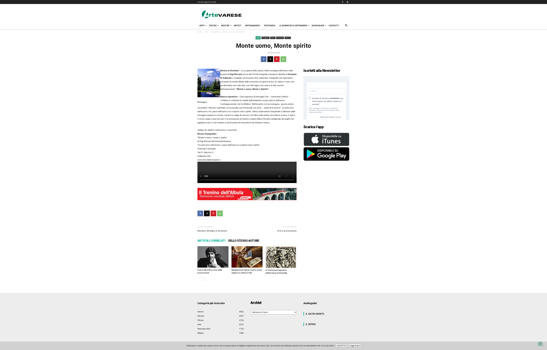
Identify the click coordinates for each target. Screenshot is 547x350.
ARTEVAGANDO (252, 25)
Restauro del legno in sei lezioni (212, 231)
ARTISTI (237, 25)
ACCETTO (341, 345)
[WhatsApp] (283, 59)
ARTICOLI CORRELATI (211, 240)
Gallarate (280, 38)
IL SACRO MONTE (315, 314)
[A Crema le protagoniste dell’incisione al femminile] (281, 257)
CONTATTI (334, 25)
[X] (270, 59)
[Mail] (347, 2)
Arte (207, 32)
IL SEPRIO (311, 324)
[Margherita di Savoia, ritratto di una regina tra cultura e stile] (247, 257)
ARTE (201, 25)
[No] (543, 345)
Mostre (287, 38)
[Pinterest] (277, 59)
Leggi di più (354, 345)
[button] (346, 25)
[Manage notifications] (540, 343)
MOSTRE (225, 25)
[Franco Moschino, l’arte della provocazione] (212, 257)
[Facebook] (343, 2)
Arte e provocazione (287, 231)
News (273, 38)
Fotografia (215, 32)
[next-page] (204, 278)
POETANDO (269, 25)
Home (199, 32)
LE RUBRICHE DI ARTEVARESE (293, 25)
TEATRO (213, 25)
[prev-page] (199, 278)
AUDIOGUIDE (318, 25)
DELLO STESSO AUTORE (243, 240)
